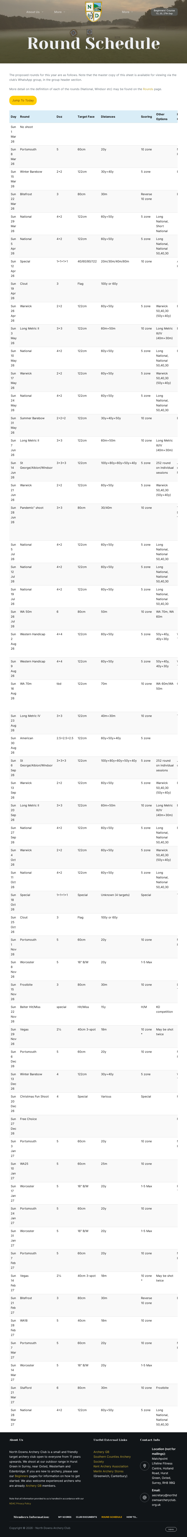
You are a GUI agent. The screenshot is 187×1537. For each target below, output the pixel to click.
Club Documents (86, 1517)
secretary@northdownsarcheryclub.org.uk (164, 1500)
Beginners (22, 1476)
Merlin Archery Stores (108, 1471)
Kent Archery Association (111, 1466)
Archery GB (33, 1485)
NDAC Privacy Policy (20, 1503)
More (58, 12)
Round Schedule (112, 1517)
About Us (33, 12)
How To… (132, 1517)
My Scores (64, 1517)
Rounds (148, 89)
